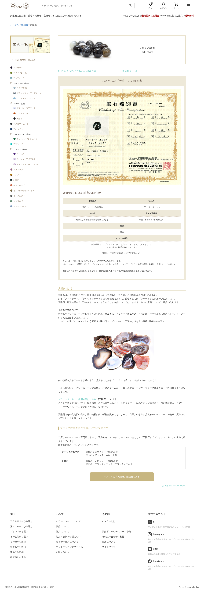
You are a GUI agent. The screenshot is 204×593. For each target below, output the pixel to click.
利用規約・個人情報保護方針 (17, 587)
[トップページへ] (19, 8)
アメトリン (18, 170)
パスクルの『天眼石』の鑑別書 (79, 71)
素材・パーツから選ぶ (21, 526)
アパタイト (18, 129)
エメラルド (18, 201)
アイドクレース (20, 73)
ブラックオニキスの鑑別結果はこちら (77, 399)
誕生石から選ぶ (18, 547)
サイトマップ (108, 547)
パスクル (14, 24)
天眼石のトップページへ (175, 486)
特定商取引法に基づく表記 (42, 587)
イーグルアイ (19, 196)
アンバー (17, 175)
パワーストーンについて (68, 521)
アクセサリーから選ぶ (21, 521)
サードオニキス (23, 113)
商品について (62, 526)
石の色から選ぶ (18, 541)
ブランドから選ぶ (19, 531)
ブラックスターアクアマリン (29, 93)
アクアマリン (22, 88)
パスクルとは (108, 521)
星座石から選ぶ (18, 557)
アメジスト (21, 154)
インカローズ (19, 185)
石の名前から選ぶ (19, 536)
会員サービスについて (67, 541)
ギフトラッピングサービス (69, 547)
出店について (108, 541)
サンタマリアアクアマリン (28, 98)
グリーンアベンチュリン (27, 139)
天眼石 (19, 119)
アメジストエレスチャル (27, 164)
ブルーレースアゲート (26, 108)
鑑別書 (24, 24)
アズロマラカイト (21, 124)
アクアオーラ (19, 78)
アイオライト (19, 68)
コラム (105, 526)
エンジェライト (20, 206)
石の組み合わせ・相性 (113, 536)
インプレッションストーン (24, 191)
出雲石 (16, 180)
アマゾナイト (19, 144)
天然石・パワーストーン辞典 (116, 531)
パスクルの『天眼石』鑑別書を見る (122, 476)
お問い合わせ (62, 552)
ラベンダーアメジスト (26, 159)
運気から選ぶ (17, 552)
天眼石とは (131, 71)
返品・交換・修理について (69, 536)
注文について (62, 531)
